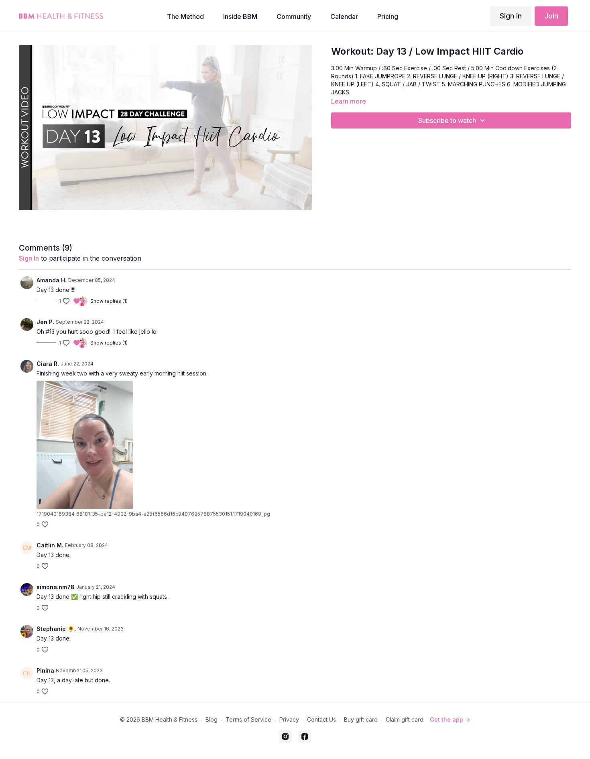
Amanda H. (52, 280)
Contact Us (321, 719)
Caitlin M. (50, 545)
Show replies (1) (109, 301)
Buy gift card (361, 719)
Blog (211, 719)
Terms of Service (248, 719)
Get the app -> (450, 719)
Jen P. (45, 321)
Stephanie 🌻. (56, 628)
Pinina (45, 670)
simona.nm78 (56, 587)
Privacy (289, 719)
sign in (29, 258)
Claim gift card (404, 719)
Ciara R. (48, 363)
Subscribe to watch (447, 120)
